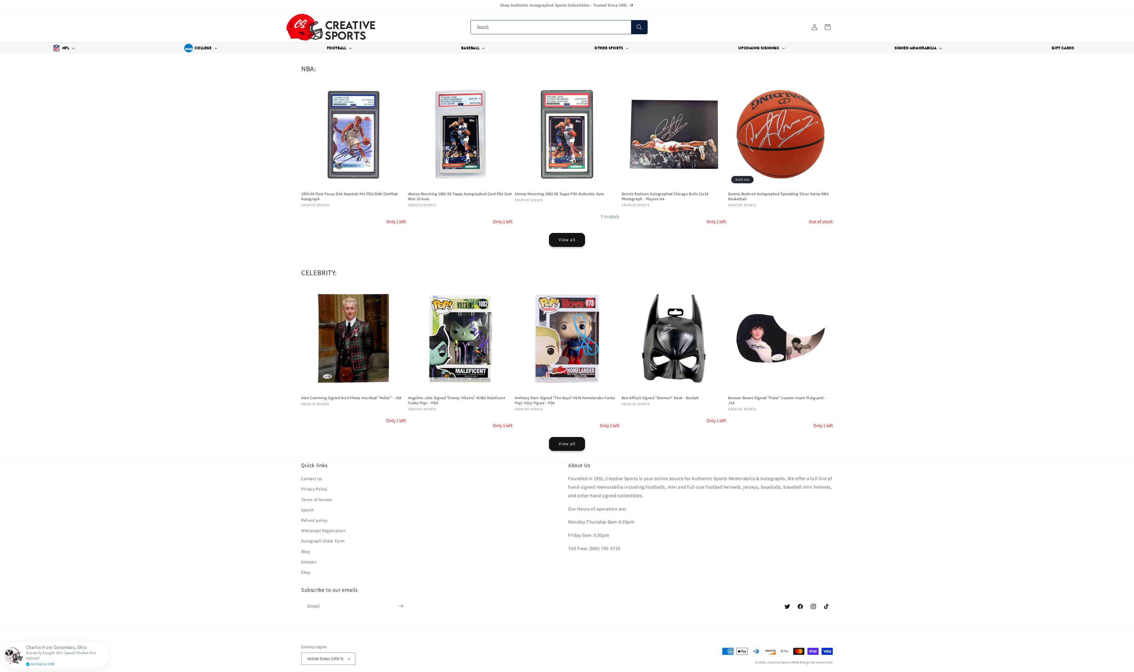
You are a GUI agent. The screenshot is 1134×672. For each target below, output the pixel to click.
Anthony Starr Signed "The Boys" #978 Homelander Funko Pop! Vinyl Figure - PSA (565, 400)
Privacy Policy (314, 489)
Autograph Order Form (323, 541)
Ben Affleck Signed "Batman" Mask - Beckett (660, 398)
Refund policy (314, 520)
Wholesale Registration (323, 530)
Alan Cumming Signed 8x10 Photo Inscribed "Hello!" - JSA (351, 398)
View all (567, 239)
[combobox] (559, 27)
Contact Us (311, 478)
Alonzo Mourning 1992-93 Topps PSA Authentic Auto (559, 194)
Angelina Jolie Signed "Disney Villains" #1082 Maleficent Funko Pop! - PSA (456, 400)
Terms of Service (316, 499)
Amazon (309, 562)
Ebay (305, 572)
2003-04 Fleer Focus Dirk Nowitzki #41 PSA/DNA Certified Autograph (349, 196)
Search (307, 510)
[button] (62, 48)
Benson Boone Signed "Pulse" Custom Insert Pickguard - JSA (777, 400)
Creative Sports (780, 662)
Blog (305, 551)
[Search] (639, 27)
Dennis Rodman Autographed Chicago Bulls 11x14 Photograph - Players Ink (665, 196)
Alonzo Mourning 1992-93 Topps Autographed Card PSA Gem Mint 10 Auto (460, 196)
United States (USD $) (325, 658)
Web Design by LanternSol (812, 662)
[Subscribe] (400, 606)
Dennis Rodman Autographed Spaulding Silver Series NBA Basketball (778, 196)
